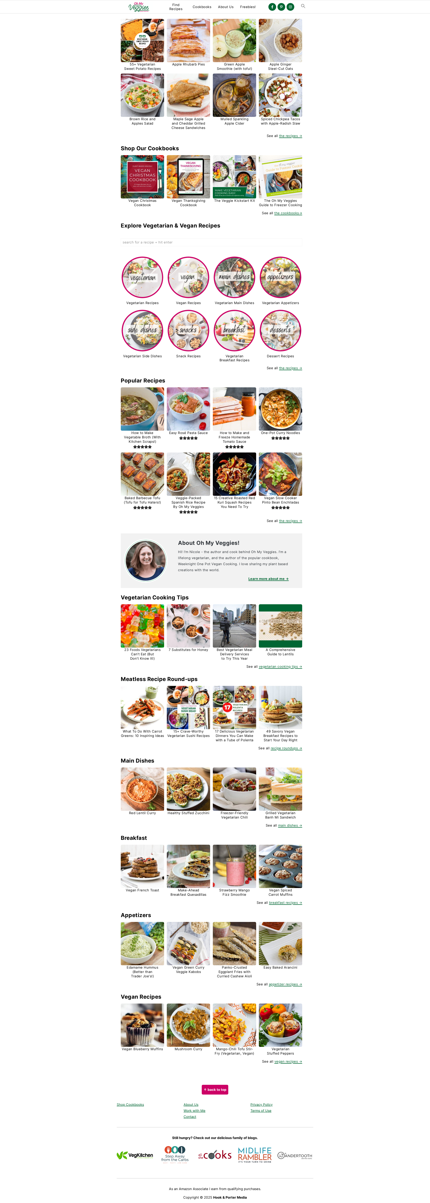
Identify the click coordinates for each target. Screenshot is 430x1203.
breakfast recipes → (285, 903)
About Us (225, 7)
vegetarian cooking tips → (280, 667)
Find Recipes (176, 7)
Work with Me (194, 1111)
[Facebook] (272, 7)
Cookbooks (202, 7)
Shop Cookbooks (130, 1105)
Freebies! (248, 7)
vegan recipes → (288, 1061)
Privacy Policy (261, 1105)
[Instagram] (290, 7)
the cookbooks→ (288, 213)
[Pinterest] (281, 7)
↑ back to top (215, 1090)
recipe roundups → (286, 748)
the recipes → (290, 136)
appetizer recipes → (285, 984)
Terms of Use (260, 1111)
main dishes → (290, 825)
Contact (190, 1117)
